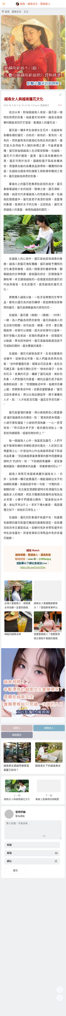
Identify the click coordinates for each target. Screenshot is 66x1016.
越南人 (16, 728)
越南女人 (49, 728)
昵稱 (9, 845)
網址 (9, 861)
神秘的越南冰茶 (12, 634)
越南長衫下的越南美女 (48, 765)
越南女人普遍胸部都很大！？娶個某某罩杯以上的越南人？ (47, 607)
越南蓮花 (17, 735)
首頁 (7, 11)
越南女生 (16, 11)
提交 (15, 870)
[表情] (50, 836)
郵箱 (9, 853)
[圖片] (56, 836)
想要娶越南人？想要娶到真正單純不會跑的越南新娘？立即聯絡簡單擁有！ (47, 638)
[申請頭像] (58, 813)
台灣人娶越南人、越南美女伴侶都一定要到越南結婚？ (17, 607)
